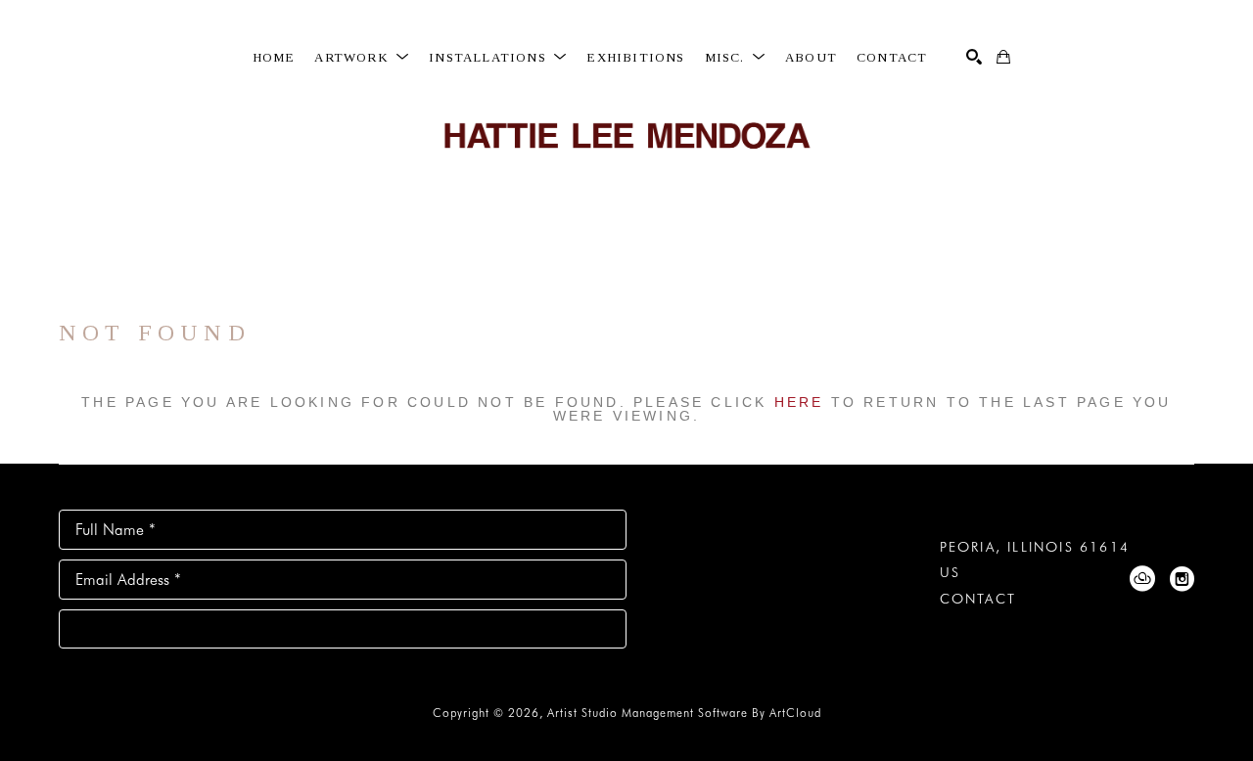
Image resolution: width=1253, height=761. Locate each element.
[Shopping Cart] (1003, 57)
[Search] (974, 57)
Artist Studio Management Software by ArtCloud (684, 712)
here (799, 402)
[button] (361, 58)
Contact (978, 598)
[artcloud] (1142, 579)
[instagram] (1181, 579)
